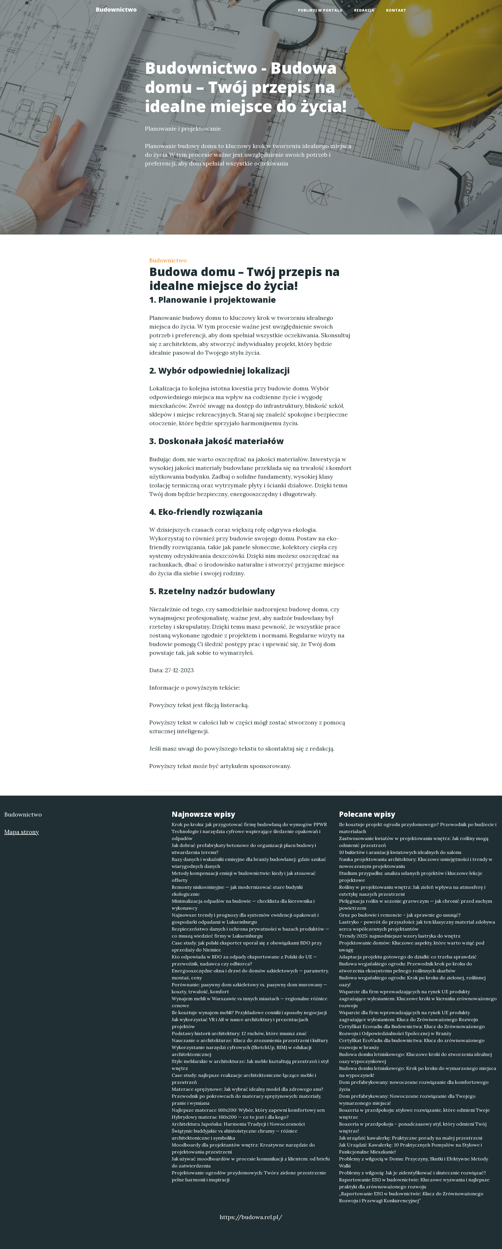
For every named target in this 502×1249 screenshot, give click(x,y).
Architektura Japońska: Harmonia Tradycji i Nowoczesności (238, 1124)
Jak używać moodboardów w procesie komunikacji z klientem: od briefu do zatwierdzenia (251, 1162)
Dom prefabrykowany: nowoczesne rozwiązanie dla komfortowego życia (414, 1085)
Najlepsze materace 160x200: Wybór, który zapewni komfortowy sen (248, 1110)
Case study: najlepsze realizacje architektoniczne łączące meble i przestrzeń (244, 1078)
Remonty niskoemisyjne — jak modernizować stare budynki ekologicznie (237, 890)
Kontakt (396, 10)
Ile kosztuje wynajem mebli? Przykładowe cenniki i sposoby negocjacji (249, 1012)
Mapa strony (21, 831)
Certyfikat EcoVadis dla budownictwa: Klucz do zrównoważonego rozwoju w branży (412, 1043)
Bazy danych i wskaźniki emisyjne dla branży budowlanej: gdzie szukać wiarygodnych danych (249, 862)
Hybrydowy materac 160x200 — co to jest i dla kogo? (230, 1117)
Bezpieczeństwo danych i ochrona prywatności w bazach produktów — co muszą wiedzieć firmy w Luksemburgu (250, 932)
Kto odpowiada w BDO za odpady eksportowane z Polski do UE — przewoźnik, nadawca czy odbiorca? (244, 960)
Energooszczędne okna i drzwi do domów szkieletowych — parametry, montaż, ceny (250, 974)
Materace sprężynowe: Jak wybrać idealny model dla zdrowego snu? (247, 1089)
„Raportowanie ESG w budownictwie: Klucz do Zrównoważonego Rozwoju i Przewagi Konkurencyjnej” (411, 1197)
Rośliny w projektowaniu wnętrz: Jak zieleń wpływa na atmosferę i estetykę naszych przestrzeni (412, 890)
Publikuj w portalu (320, 10)
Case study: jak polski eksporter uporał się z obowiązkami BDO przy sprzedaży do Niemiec (247, 946)
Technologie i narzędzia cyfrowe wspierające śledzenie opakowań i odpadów (246, 834)
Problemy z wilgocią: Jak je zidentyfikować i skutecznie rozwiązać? (412, 1173)
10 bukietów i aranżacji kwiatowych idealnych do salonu (400, 852)
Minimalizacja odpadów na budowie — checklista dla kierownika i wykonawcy (243, 904)
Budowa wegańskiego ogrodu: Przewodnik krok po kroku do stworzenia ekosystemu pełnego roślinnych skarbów (405, 967)
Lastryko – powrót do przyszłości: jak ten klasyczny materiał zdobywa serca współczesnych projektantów (417, 925)
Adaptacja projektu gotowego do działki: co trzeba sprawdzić (408, 957)
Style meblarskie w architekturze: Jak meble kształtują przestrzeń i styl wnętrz (250, 1064)
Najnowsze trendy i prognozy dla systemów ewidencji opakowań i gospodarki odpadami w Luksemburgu (245, 918)
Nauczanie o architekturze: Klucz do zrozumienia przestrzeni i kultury (250, 1040)
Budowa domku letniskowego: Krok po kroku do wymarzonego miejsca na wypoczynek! (417, 1071)
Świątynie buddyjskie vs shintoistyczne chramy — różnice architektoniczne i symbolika (234, 1134)
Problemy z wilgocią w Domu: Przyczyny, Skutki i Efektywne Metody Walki (413, 1162)
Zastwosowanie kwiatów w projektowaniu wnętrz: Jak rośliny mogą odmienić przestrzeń (413, 841)
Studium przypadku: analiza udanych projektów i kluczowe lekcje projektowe (410, 876)
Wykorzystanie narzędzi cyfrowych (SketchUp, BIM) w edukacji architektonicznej (241, 1050)
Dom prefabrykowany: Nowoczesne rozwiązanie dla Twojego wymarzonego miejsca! (407, 1099)
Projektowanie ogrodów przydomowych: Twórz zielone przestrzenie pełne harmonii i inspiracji (249, 1176)
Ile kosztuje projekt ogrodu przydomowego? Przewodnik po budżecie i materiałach (417, 827)
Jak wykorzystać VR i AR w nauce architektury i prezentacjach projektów (240, 1022)
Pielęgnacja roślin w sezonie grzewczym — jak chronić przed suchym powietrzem (415, 904)
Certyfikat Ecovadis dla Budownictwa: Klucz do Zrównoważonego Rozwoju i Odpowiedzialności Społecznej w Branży (412, 1029)
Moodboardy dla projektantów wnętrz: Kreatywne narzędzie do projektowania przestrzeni (243, 1148)
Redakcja (364, 10)
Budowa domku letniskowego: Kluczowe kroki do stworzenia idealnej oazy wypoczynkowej (415, 1057)
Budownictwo (116, 9)
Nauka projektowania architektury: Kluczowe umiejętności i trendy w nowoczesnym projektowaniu (415, 862)
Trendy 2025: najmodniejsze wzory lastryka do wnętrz (399, 936)
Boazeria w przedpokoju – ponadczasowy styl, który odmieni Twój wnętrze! (413, 1127)
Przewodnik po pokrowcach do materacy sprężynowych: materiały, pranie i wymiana (246, 1099)
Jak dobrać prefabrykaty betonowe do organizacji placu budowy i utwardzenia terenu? (244, 848)
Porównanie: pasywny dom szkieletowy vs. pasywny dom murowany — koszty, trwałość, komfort (249, 988)
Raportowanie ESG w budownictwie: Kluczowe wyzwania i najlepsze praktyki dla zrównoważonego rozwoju (414, 1183)
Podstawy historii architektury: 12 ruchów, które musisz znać (239, 1033)
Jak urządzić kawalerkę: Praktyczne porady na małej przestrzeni (410, 1138)
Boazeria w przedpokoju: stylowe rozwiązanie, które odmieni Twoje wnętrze (414, 1113)
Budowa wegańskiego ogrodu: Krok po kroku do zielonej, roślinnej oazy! (412, 981)
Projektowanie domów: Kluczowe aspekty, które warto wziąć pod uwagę (411, 946)
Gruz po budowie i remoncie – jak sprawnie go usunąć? (400, 915)
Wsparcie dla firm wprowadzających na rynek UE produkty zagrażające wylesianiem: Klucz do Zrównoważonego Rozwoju (408, 1016)
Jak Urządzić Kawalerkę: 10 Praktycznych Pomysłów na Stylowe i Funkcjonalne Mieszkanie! (410, 1148)
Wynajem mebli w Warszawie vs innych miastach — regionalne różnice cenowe (249, 1002)
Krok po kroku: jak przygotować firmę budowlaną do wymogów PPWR (249, 824)
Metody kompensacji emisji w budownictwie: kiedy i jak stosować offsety (244, 876)
